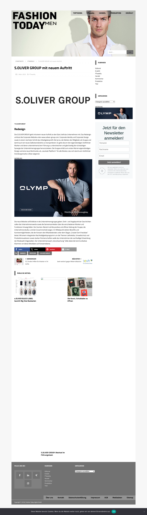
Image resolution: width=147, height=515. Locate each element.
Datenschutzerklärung (77, 497)
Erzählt (97, 71)
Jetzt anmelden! (114, 162)
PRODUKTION (115, 13)
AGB (106, 497)
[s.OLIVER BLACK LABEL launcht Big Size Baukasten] (26, 295)
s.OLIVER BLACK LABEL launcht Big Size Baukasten (25, 299)
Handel (97, 76)
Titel (96, 84)
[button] (22, 249)
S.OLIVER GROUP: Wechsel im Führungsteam (53, 453)
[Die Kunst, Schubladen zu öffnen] (80, 295)
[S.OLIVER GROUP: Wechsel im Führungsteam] (53, 449)
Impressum (95, 497)
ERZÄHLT (129, 13)
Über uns (49, 497)
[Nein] (144, 511)
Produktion (99, 81)
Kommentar (99, 78)
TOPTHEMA (77, 13)
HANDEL (102, 13)
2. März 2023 (21, 74)
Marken (22, 253)
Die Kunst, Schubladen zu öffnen (78, 299)
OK (114, 511)
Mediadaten (117, 497)
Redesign (33, 253)
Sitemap (130, 497)
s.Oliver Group (45, 253)
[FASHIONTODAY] (73, 55)
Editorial (98, 68)
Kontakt (61, 497)
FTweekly (90, 13)
